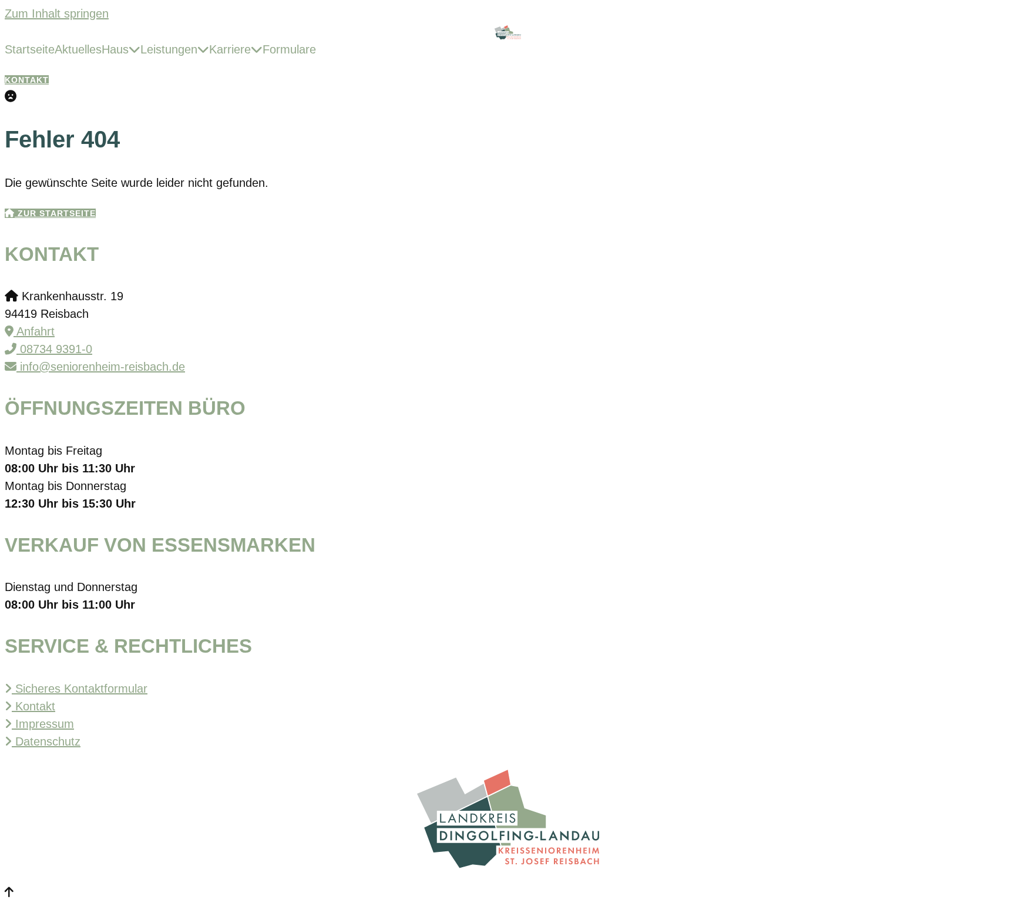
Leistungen (168, 49)
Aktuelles (78, 49)
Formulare (289, 49)
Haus (115, 49)
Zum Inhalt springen (57, 13)
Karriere (230, 49)
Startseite (30, 49)
